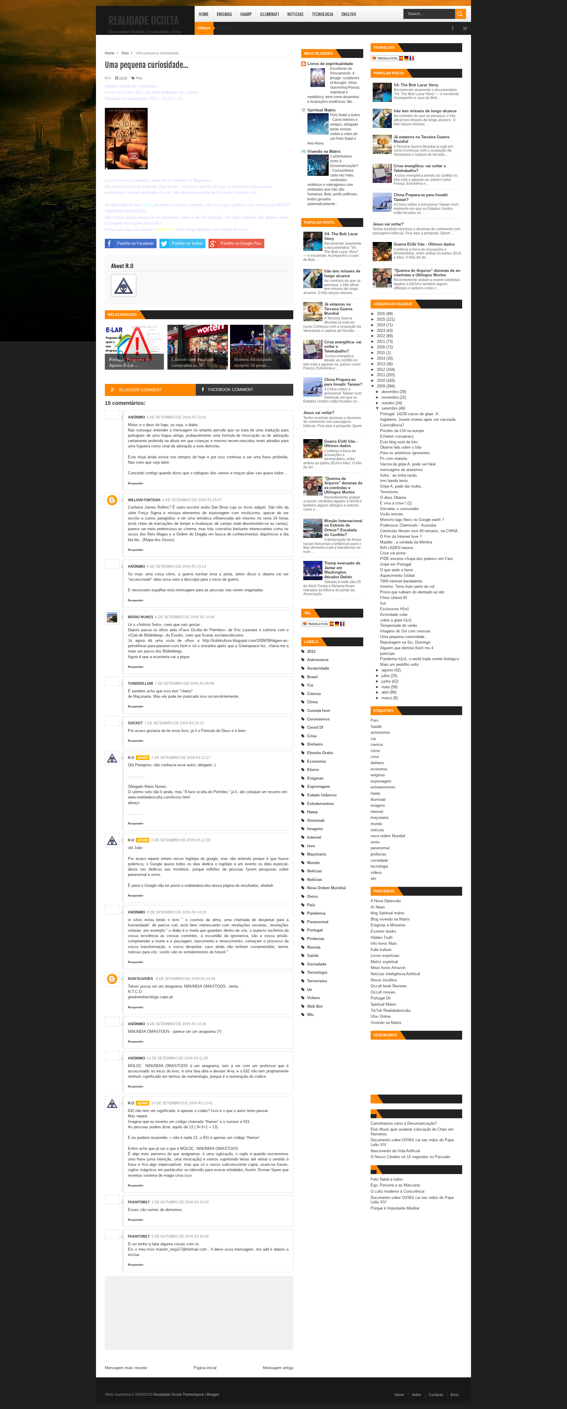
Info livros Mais (384, 943)
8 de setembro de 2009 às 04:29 (176, 912)
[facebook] (453, 28)
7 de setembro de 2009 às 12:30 (181, 840)
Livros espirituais (385, 955)
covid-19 (315, 727)
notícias (314, 879)
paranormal (317, 922)
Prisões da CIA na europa (402, 430)
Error (455, 1395)
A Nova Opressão (386, 901)
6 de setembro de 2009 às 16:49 (184, 617)
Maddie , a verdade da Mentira (406, 542)
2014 (381, 358)
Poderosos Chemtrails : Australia (408, 525)
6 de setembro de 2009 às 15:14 (176, 566)
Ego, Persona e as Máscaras (396, 1185)
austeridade (318, 668)
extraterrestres (320, 803)
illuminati (316, 820)
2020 (381, 347)
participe (387, 653)
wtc (310, 1014)
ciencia (314, 693)
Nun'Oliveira (141, 979)
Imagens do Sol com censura (405, 631)
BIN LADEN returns (396, 548)
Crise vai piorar (393, 553)
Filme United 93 (393, 597)
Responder (136, 483)
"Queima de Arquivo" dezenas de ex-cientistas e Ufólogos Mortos (343, 485)
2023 (381, 330)
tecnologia (317, 972)
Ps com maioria (393, 458)
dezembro (391, 391)
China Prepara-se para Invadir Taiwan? (343, 382)
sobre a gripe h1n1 (396, 620)
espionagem (318, 786)
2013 (381, 364)
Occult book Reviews (389, 986)
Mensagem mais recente (126, 1368)
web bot (314, 1006)
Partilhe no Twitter (187, 243)
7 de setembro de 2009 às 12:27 (181, 758)
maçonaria (316, 854)
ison (311, 846)
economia (316, 761)
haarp (312, 812)
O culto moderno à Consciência (397, 1191)
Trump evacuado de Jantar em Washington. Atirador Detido (342, 570)
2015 (381, 352)
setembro (390, 408)
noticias (314, 871)
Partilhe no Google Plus (241, 243)
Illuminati (269, 14)
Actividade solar (394, 614)
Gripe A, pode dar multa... (402, 486)
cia (310, 685)
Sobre (416, 1395)
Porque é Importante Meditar (395, 1208)
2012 (311, 651)
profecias (315, 938)
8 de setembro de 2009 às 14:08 (185, 979)
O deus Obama (393, 497)
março (387, 698)
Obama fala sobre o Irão (400, 447)
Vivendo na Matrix (323, 151)
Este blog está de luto (399, 442)
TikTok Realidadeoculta (390, 1010)
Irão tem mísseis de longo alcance (342, 273)
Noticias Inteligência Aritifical (395, 974)
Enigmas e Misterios (388, 925)
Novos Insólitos (384, 980)
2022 (381, 336)
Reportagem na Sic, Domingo (405, 642)
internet (314, 837)
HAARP (246, 14)
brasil (312, 677)
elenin (313, 769)
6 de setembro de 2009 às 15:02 (176, 417)
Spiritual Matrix (321, 110)
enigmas (315, 778)
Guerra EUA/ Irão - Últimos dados (341, 443)
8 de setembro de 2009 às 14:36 (176, 1024)
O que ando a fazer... (398, 570)
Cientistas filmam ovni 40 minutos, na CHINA (419, 531)
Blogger (213, 1394)
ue (309, 989)
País (311, 905)
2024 (381, 325)
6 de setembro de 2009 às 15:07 (192, 500)
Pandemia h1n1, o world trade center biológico (419, 659)
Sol (383, 603)
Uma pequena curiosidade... (404, 636)
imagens (315, 829)
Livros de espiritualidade (330, 63)
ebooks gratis (320, 753)
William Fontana (144, 500)
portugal (315, 930)
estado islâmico (322, 795)
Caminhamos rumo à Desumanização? (404, 1123)
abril (386, 692)
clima (312, 702)
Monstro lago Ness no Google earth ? (412, 519)
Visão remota (391, 514)
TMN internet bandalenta (401, 581)
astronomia (317, 660)
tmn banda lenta (394, 480)
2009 (381, 386)
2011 (381, 375)
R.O (131, 758)
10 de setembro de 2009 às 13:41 (182, 1103)
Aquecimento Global (397, 575)
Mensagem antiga (278, 1368)
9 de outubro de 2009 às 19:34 (180, 1202)
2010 (381, 380)
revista (313, 947)
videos (313, 998)
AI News (378, 907)
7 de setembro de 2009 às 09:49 (184, 683)
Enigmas (224, 14)
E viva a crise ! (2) (396, 503)
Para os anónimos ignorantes (405, 453)
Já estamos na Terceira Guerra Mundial (338, 309)
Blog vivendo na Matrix (390, 919)
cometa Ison (318, 710)
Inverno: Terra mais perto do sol (407, 586)
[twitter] (465, 28)
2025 (381, 319)
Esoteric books (383, 931)
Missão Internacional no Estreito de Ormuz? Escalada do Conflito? (343, 528)
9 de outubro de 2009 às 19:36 (180, 1236)
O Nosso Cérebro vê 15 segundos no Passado (410, 1157)
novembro (391, 397)
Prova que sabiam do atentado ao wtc (412, 592)
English (348, 14)
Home (203, 14)
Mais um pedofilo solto (399, 664)
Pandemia (316, 913)
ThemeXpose (193, 1394)
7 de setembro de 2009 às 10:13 (174, 723)
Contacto (436, 1395)
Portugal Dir (381, 998)
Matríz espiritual (384, 962)
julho (386, 675)
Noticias (295, 14)
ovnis (312, 896)
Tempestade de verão (398, 625)
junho (387, 681)
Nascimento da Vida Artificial (395, 1151)
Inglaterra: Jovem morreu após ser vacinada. (418, 419)
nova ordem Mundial (326, 888)
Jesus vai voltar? (318, 412)
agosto (388, 670)
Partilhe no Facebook (135, 243)
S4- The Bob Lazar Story (416, 85)
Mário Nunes (140, 617)
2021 (381, 341)
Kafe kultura (381, 949)
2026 (381, 313)
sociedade (316, 964)
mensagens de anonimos (401, 469)
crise (312, 736)
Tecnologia (322, 14)
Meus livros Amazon (388, 967)
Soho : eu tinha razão (398, 475)
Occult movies (383, 992)
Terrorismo (389, 492)
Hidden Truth (381, 937)
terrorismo (317, 981)
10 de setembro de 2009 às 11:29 (177, 1058)
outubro (388, 403)
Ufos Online (381, 1016)
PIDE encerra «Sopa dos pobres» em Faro (416, 558)
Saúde (313, 955)
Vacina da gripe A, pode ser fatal (408, 464)
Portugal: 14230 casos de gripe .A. (409, 414)
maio (386, 687)
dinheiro (315, 744)
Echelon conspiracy (397, 436)
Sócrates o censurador (399, 509)
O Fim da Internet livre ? (401, 536)
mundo (313, 863)
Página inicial (205, 1368)
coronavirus (318, 719)
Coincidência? (392, 425)
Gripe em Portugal (395, 564)
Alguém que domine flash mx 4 (406, 648)
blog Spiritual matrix (388, 913)
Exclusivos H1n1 (394, 609)
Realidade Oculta (143, 20)
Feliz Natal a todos (345, 115)
